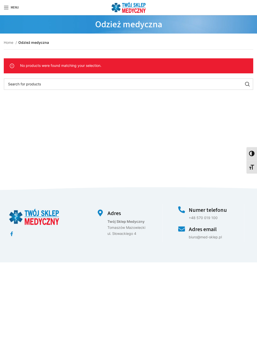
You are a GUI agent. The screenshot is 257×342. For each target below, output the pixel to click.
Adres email (203, 229)
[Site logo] (128, 7)
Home (9, 42)
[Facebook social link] (12, 234)
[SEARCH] (247, 84)
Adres (114, 213)
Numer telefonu (208, 210)
